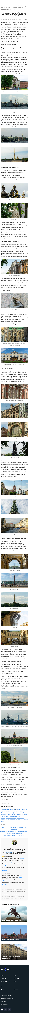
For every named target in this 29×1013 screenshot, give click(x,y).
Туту (12, 862)
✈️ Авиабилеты (6, 1005)
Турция (2, 975)
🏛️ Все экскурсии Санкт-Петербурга (11, 998)
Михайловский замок (9, 811)
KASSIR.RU (5, 884)
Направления (9, 6)
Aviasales (21, 858)
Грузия (16, 981)
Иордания (3, 986)
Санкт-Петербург (22, 6)
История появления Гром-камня (12, 920)
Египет (16, 984)
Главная (3, 6)
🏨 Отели (5, 1001)
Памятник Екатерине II (21, 814)
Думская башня (5, 816)
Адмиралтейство (19, 818)
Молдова (16, 989)
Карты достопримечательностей (14, 835)
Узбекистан (3, 978)
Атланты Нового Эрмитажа (8, 819)
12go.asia (4, 865)
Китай (16, 986)
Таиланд (16, 972)
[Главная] (4, 2)
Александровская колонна (8, 818)
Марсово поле (19, 809)
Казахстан (17, 978)
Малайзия (3, 984)
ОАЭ (15, 975)
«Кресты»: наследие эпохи (10, 939)
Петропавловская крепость (8, 809)
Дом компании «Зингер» (16, 816)
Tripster (20, 877)
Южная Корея (4, 981)
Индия (2, 989)
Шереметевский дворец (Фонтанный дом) (11, 813)
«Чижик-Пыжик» (19, 811)
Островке (4, 870)
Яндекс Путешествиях (17, 869)
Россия (15, 6)
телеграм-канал (9, 852)
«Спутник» (5, 880)
